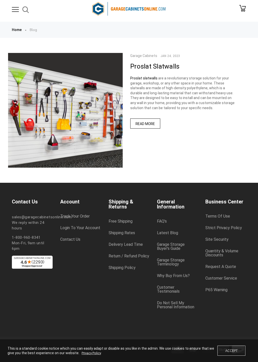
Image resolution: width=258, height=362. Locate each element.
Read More (145, 124)
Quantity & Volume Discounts (221, 253)
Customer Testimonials (168, 289)
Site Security (217, 239)
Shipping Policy (122, 268)
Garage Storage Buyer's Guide (171, 247)
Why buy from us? (173, 276)
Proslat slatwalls (143, 78)
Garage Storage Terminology (171, 262)
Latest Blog (167, 233)
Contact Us (70, 239)
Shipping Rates (122, 233)
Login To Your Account (80, 228)
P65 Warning (216, 290)
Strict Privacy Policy (223, 228)
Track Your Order (75, 216)
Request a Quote (220, 267)
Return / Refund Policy (129, 256)
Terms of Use (217, 216)
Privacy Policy (91, 353)
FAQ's (162, 221)
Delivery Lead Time (126, 245)
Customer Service (221, 278)
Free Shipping (121, 221)
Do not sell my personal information (175, 305)
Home (17, 30)
